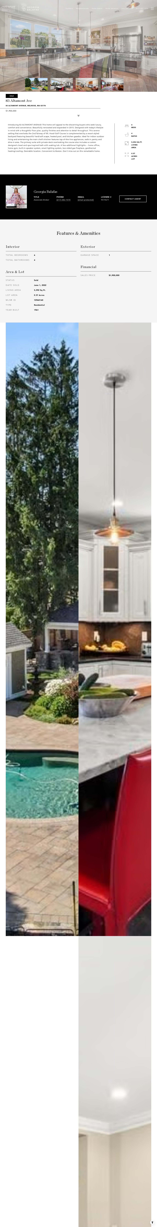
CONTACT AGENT (133, 199)
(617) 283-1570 (63, 200)
